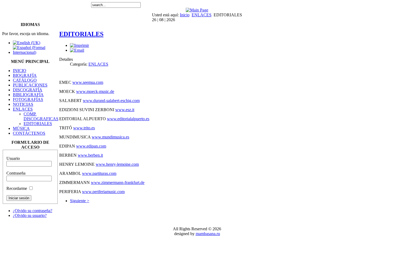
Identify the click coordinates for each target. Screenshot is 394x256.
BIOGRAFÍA (25, 75)
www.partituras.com (99, 173)
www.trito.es (84, 128)
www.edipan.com (91, 146)
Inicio (184, 15)
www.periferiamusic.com (103, 191)
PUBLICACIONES (30, 85)
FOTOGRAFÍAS (28, 99)
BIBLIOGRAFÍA (28, 94)
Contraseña (15, 173)
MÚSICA (21, 128)
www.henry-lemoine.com (117, 164)
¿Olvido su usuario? (30, 215)
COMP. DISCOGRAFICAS (41, 116)
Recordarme (16, 188)
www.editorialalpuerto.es (128, 118)
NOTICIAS (23, 104)
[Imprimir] (79, 45)
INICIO (19, 70)
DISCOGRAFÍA (27, 90)
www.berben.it (90, 155)
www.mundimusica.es (110, 137)
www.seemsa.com (87, 82)
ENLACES (201, 15)
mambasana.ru (208, 233)
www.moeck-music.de (95, 91)
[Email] (77, 50)
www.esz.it (124, 109)
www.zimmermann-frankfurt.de (117, 182)
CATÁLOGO (25, 80)
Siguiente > (79, 200)
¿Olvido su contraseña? (32, 210)
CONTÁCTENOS (29, 133)
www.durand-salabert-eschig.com (111, 100)
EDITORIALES (38, 123)
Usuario (13, 158)
